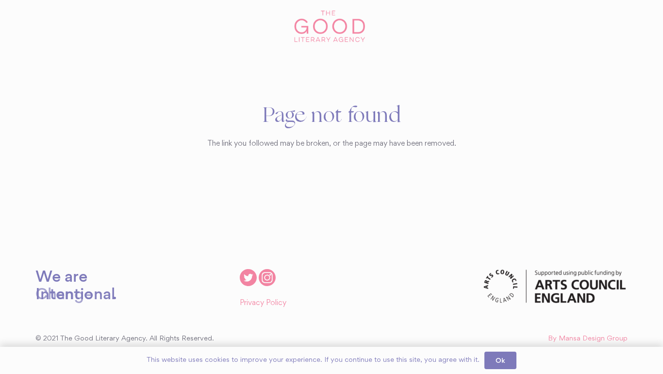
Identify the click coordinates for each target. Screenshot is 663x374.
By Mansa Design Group (588, 339)
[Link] (331, 27)
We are (61, 276)
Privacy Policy (263, 303)
